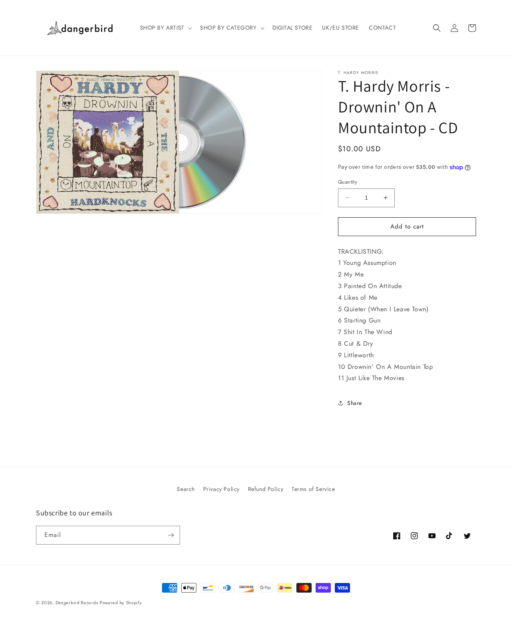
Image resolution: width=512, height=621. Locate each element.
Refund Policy (266, 489)
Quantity (347, 182)
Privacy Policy (221, 489)
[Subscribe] (171, 535)
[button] (165, 27)
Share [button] (354, 403)
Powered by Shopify (121, 602)
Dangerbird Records (77, 602)
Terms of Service (313, 489)
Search (186, 489)
